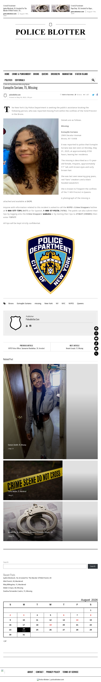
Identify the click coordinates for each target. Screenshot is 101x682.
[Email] (96, 348)
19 (50, 625)
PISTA (56, 210)
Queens (80, 303)
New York (48, 303)
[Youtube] (96, 338)
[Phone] (96, 353)
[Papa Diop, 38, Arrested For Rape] (60, 8)
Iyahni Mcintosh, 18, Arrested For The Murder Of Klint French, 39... (15, 9)
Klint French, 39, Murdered (13, 581)
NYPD (71, 303)
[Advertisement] (87, 55)
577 (14, 210)
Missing (22, 84)
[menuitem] (7, 74)
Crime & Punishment (9, 5)
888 (47, 210)
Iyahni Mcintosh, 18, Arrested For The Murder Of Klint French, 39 (27, 578)
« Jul (4, 641)
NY (57, 303)
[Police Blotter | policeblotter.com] (2, 672)
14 (77, 620)
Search (5, 562)
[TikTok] (96, 343)
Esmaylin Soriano (24, 303)
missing (38, 303)
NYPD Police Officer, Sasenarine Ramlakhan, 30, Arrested (26, 348)
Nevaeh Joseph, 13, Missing (74, 348)
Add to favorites (68, 95)
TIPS (19, 210)
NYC (63, 303)
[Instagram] (96, 333)
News (27, 84)
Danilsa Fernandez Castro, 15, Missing (17, 591)
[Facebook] (96, 328)
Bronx (11, 303)
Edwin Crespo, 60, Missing (13, 588)
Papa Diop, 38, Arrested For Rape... (82, 8)
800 (9, 210)
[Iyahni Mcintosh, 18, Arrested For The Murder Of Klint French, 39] (40, 8)
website (47, 214)
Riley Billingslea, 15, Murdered (14, 584)
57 (51, 210)
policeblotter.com (9, 14)
